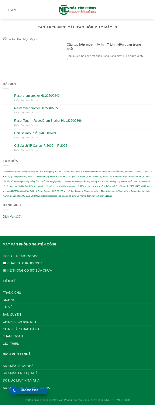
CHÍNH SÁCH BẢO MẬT (19, 321)
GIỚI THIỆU (11, 343)
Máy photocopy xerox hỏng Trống (95, 186)
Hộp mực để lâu (87, 176)
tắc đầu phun (16, 196)
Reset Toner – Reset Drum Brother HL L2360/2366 (48, 120)
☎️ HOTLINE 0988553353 (20, 256)
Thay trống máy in (109, 191)
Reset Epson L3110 (47, 191)
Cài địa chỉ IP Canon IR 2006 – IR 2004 (40, 145)
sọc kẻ (67, 191)
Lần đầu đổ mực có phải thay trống (19, 181)
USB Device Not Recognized (44, 196)
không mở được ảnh (122, 176)
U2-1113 (26, 196)
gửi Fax (75, 176)
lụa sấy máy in (86, 181)
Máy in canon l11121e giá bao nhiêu (45, 186)
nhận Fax (24, 191)
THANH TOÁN (13, 336)
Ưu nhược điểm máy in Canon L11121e (94, 196)
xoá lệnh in (63, 196)
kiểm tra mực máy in (141, 176)
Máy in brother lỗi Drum (127, 181)
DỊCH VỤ (9, 299)
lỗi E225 (39, 181)
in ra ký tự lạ (101, 176)
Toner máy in (124, 191)
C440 (59, 172)
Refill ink (33, 191)
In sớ (109, 176)
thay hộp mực (77, 191)
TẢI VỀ (7, 307)
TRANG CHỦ (12, 292)
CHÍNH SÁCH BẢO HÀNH (21, 329)
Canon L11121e (141, 172)
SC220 (60, 191)
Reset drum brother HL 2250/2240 (37, 95)
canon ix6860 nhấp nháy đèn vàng (117, 172)
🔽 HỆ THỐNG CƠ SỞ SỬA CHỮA (27, 270)
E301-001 (67, 176)
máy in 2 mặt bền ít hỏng (104, 181)
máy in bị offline (22, 186)
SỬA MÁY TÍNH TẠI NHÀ (20, 373)
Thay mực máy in (92, 191)
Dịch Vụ (8, 216)
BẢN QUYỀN (12, 314)
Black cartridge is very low (27, 172)
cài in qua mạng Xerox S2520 (48, 176)
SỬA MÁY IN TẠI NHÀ (18, 366)
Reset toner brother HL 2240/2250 (37, 108)
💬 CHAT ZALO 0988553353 (22, 263)
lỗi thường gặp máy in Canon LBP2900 (61, 181)
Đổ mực (72, 196)
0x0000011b (8, 172)
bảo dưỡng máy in (48, 172)
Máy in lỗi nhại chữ (70, 186)
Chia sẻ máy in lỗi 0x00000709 (35, 133)
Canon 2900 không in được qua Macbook (82, 172)
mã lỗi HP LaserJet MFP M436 (126, 186)
